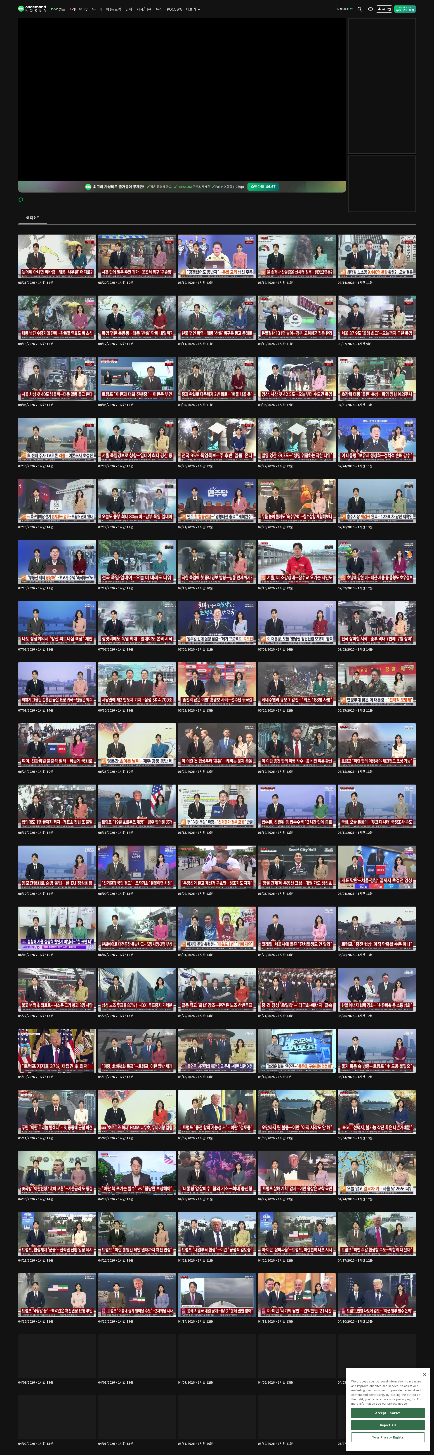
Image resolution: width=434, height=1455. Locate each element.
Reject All (388, 1425)
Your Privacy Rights (387, 1437)
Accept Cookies (388, 1413)
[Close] (425, 1375)
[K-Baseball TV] (345, 8)
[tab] (33, 218)
